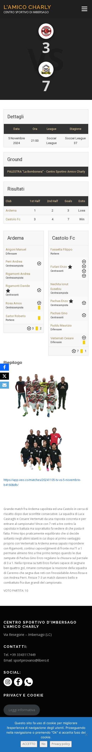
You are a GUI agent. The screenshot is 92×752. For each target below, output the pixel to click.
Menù (84, 9)
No (44, 744)
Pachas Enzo (59, 301)
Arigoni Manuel (16, 249)
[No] (86, 734)
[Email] (4, 385)
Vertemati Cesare (62, 338)
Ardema (11, 210)
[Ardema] (46, 31)
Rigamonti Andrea (18, 274)
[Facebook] (4, 367)
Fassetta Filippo (61, 249)
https (7, 480)
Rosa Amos (14, 303)
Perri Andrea (14, 261)
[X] (4, 376)
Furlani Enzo (58, 266)
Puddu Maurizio (61, 325)
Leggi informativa (21, 710)
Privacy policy (61, 744)
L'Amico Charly (27, 7)
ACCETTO (28, 744)
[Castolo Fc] (46, 69)
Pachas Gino (58, 313)
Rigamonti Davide (18, 286)
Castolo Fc (13, 219)
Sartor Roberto (16, 316)
